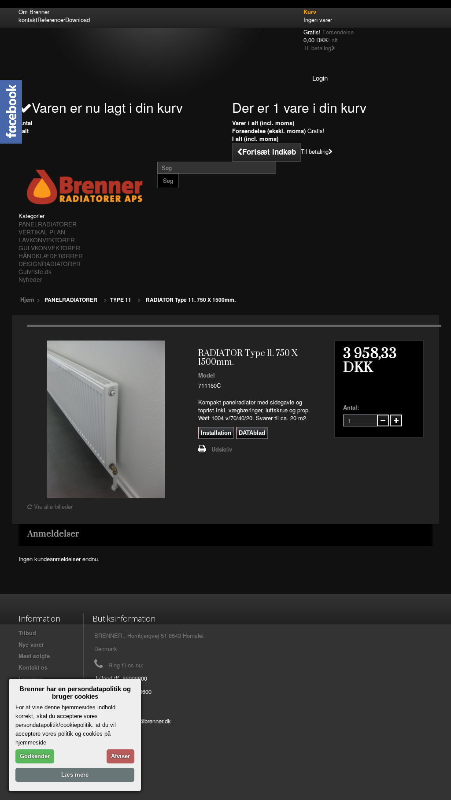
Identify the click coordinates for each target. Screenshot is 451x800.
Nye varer (31, 644)
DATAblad (252, 433)
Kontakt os (33, 667)
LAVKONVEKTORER (46, 239)
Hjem (27, 299)
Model (206, 375)
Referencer (51, 19)
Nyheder (30, 279)
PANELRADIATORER (47, 223)
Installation (216, 433)
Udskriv (221, 449)
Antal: (351, 407)
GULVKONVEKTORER (49, 247)
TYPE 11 (120, 300)
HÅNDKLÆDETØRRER (50, 255)
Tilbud (27, 633)
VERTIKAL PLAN (41, 231)
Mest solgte (34, 656)
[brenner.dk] (84, 186)
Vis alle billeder (52, 506)
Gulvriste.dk (35, 271)
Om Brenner (33, 11)
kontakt (27, 19)
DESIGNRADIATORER (49, 263)
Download (77, 19)
